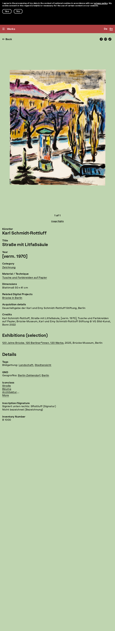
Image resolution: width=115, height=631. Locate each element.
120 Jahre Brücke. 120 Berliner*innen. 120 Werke (32, 343)
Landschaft (26, 365)
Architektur (9, 392)
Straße (6, 386)
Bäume (6, 389)
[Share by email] (105, 40)
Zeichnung (9, 267)
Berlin (45, 375)
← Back (7, 39)
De (105, 29)
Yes (7, 11)
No (18, 11)
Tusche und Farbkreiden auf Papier (24, 277)
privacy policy (101, 3)
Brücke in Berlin (12, 298)
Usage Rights (57, 221)
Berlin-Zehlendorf (29, 375)
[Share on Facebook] (101, 40)
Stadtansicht (43, 365)
